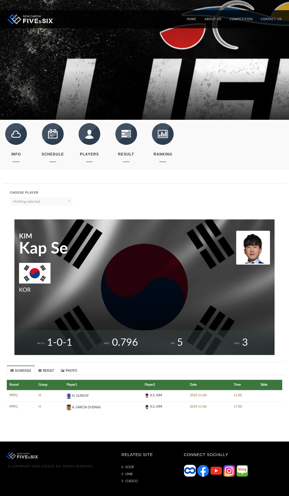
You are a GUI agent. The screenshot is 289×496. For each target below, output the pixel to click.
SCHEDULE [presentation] (22, 370)
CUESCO (131, 481)
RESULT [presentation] (48, 370)
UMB (128, 474)
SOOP (129, 467)
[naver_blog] (242, 470)
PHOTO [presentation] (71, 370)
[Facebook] (203, 470)
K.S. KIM (155, 395)
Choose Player (24, 192)
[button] (41, 201)
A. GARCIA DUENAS (86, 407)
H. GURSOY (80, 395)
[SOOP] (190, 470)
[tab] (21, 370)
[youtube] (216, 470)
